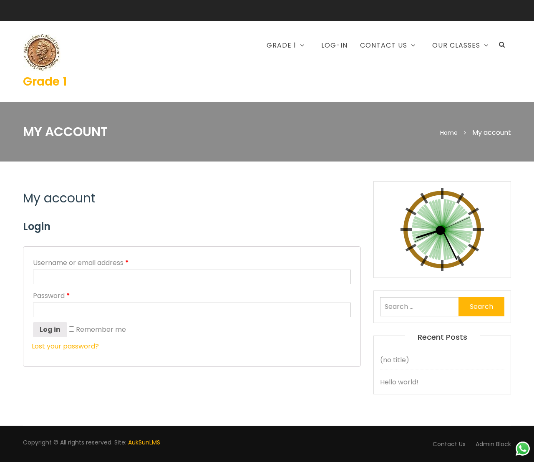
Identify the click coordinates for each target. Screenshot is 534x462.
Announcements (357, 67)
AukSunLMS (144, 442)
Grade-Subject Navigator (429, 72)
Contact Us (449, 444)
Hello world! (399, 382)
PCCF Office (423, 97)
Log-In (334, 45)
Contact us (383, 45)
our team (346, 86)
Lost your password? (65, 346)
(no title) (394, 360)
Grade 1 (45, 81)
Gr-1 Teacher (241, 86)
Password (51, 295)
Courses (233, 67)
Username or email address (81, 263)
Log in (50, 329)
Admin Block (493, 444)
